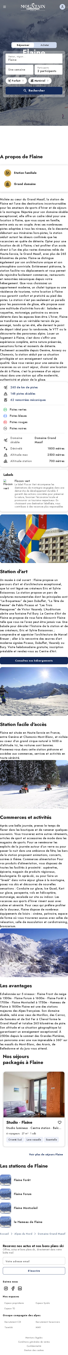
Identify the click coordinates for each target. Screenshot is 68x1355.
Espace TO (10, 1308)
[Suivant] (59, 1094)
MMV (38, 1327)
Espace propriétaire (14, 1303)
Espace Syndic (43, 1303)
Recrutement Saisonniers (48, 1322)
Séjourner (23, 45)
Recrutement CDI (13, 1322)
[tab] (24, 1114)
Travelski (9, 1327)
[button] (34, 91)
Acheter (45, 45)
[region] (34, 1095)
